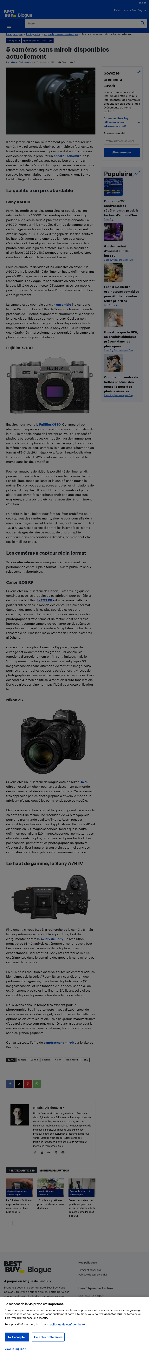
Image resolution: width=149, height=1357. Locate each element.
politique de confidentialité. (68, 1324)
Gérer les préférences (48, 1337)
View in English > (15, 1348)
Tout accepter (17, 1337)
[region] (74, 1327)
